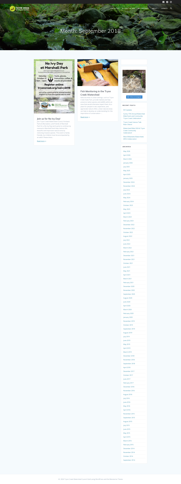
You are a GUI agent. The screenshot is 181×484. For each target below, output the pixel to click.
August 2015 (127, 421)
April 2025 (126, 174)
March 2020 (127, 310)
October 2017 (128, 375)
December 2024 (128, 182)
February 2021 (128, 282)
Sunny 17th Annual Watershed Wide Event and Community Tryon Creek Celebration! (134, 116)
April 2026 (126, 155)
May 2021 (126, 271)
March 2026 (127, 159)
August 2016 (127, 394)
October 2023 (128, 205)
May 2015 (126, 433)
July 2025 (126, 167)
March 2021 (127, 279)
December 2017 (128, 371)
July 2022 (126, 240)
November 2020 (129, 290)
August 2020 (127, 298)
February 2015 (128, 445)
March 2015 (127, 441)
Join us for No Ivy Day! (48, 118)
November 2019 (129, 321)
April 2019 (126, 348)
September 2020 (129, 294)
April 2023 (126, 213)
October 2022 (128, 232)
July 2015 (126, 425)
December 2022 (128, 225)
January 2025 (128, 178)
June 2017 (126, 379)
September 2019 (129, 329)
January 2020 (128, 317)
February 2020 (128, 313)
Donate (164, 8)
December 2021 (128, 255)
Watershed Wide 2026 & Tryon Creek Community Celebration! (134, 130)
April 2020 (126, 306)
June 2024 (126, 194)
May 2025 (126, 171)
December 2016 (128, 387)
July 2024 (126, 190)
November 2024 (129, 186)
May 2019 (126, 344)
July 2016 (126, 398)
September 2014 (129, 460)
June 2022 (126, 244)
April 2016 (126, 410)
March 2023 (127, 217)
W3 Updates (127, 110)
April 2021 (126, 275)
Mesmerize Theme (116, 479)
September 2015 (129, 418)
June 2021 (126, 267)
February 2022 (128, 252)
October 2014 (128, 456)
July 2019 (126, 337)
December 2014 (128, 448)
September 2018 (129, 364)
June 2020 (126, 302)
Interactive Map (128, 8)
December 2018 (128, 356)
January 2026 (128, 163)
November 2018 (129, 360)
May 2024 (126, 198)
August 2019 (127, 333)
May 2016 (126, 406)
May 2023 (126, 209)
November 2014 (129, 452)
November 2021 (129, 259)
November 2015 (129, 414)
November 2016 (129, 391)
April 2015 (126, 437)
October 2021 (128, 263)
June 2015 (126, 429)
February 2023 (128, 221)
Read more (41, 141)
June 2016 (126, 402)
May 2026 (126, 151)
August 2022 (127, 236)
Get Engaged (143, 8)
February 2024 (128, 201)
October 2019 (128, 325)
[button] (171, 8)
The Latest (114, 8)
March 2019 (127, 352)
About (154, 8)
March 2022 (127, 248)
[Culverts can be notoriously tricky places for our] (134, 81)
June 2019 (126, 340)
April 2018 (126, 367)
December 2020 (128, 286)
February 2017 (128, 383)
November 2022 (129, 228)
